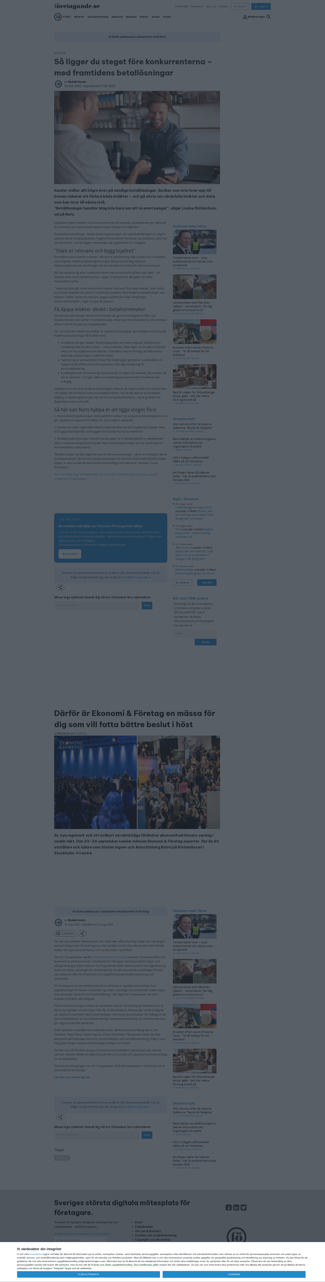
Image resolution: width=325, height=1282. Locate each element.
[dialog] (162, 1262)
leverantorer (36, 1254)
